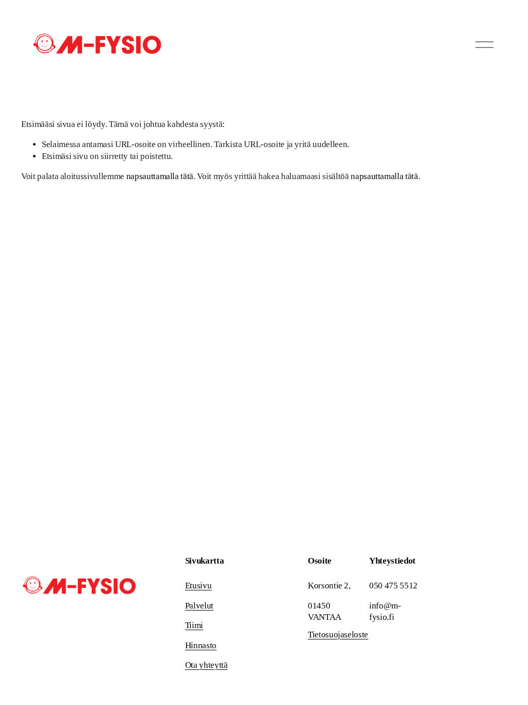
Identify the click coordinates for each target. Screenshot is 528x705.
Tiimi (194, 625)
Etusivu (198, 585)
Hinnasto (201, 645)
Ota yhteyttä (206, 665)
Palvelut (199, 606)
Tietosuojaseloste (338, 634)
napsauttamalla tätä (159, 176)
